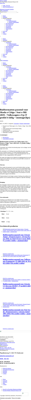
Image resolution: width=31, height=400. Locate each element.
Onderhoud (8, 27)
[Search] (17, 12)
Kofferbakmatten (12, 21)
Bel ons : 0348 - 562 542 (5, 347)
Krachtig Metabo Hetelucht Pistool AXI (12, 390)
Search (1, 12)
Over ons (5, 31)
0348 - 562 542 (4, 358)
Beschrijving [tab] (6, 137)
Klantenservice (3, 343)
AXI (7, 30)
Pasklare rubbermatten (14, 22)
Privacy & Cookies (16, 398)
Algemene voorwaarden (5, 398)
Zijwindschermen (10, 23)
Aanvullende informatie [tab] (8, 138)
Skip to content (3, 0)
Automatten (8, 19)
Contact (4, 33)
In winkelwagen (4, 135)
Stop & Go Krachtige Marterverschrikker (12, 389)
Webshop (5, 17)
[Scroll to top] (0, 399)
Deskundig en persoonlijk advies (7, 342)
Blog (4, 32)
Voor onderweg (9, 24)
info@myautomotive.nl (7, 356)
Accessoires (8, 26)
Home (4, 15)
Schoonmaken (9, 28)
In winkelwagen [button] (10, 253)
